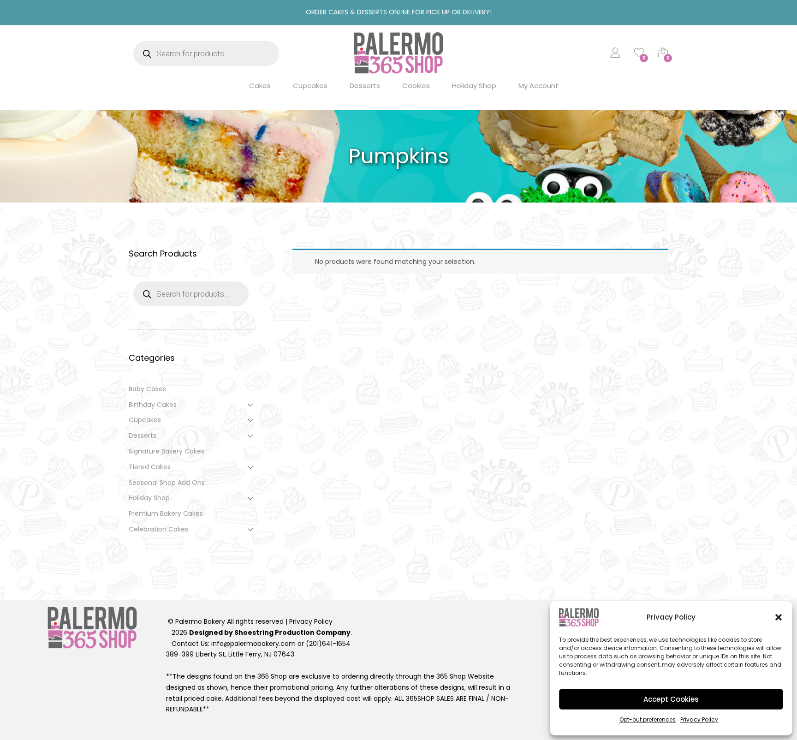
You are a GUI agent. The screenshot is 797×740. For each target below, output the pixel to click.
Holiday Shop (474, 85)
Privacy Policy (699, 719)
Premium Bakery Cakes (166, 513)
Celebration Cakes (158, 529)
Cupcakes (310, 85)
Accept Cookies (671, 699)
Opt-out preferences (647, 719)
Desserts (365, 85)
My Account (538, 85)
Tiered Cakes (150, 466)
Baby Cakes (147, 389)
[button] (778, 617)
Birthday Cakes (153, 404)
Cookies (416, 85)
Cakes (260, 85)
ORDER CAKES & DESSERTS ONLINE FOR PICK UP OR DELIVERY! (399, 12)
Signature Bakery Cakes (166, 451)
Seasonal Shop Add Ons (167, 482)
